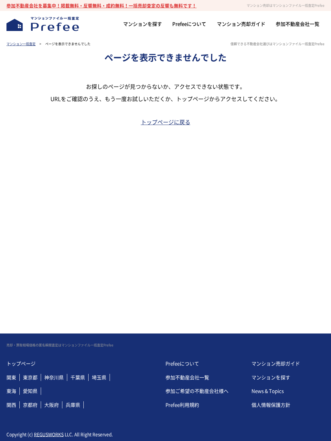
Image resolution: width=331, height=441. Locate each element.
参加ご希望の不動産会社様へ (197, 391)
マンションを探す (270, 377)
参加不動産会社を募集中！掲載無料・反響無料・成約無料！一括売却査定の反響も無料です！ (101, 5)
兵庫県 (73, 404)
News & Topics (267, 391)
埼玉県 (99, 377)
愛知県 (30, 391)
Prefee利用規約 (182, 404)
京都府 (30, 404)
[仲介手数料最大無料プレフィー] (42, 24)
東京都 (30, 377)
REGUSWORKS (49, 434)
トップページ (21, 363)
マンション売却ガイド (275, 363)
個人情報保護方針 (270, 404)
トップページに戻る (165, 122)
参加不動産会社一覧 (187, 377)
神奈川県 (54, 377)
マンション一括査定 (21, 43)
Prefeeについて (182, 363)
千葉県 (77, 377)
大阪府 (51, 404)
